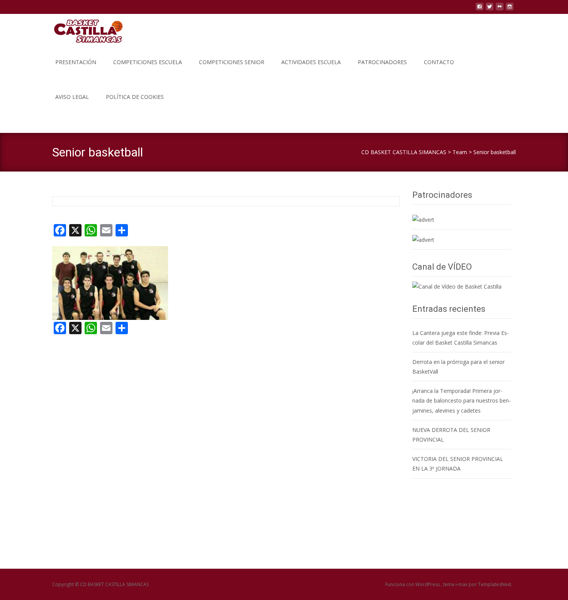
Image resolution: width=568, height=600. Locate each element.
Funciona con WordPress (413, 584)
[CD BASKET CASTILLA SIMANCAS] (82, 29)
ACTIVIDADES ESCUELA (311, 62)
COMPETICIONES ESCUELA (147, 62)
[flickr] (499, 9)
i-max (462, 584)
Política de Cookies (135, 96)
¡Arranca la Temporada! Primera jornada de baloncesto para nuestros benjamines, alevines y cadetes (461, 400)
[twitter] (489, 9)
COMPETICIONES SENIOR (231, 62)
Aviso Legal (72, 96)
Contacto (439, 62)
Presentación (75, 62)
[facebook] (479, 9)
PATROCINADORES (382, 62)
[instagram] (510, 9)
